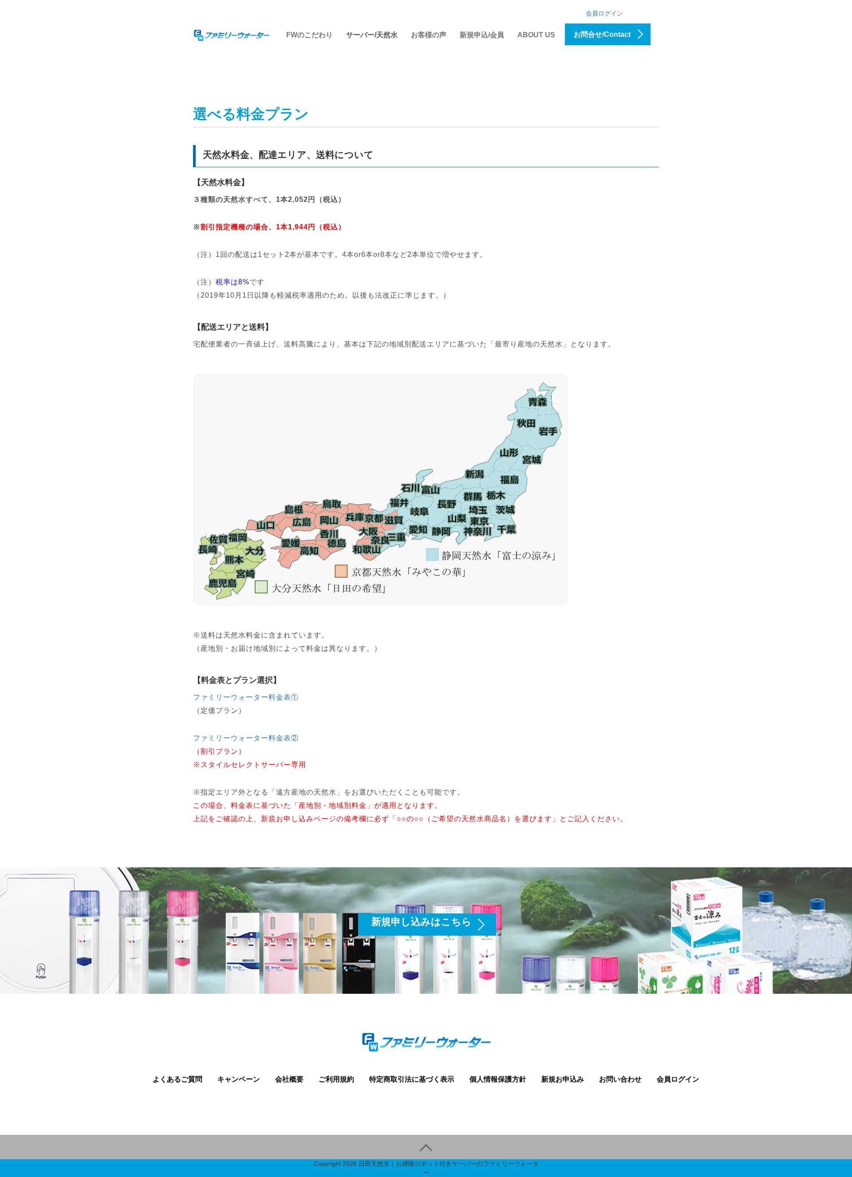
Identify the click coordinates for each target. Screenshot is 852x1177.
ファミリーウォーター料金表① (246, 697)
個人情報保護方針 (497, 1079)
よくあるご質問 (177, 1079)
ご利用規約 (336, 1079)
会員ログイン (604, 13)
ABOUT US (536, 35)
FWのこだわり (309, 35)
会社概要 (289, 1079)
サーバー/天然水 (372, 35)
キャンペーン (238, 1079)
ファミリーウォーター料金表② (246, 738)
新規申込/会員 (482, 35)
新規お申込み (562, 1079)
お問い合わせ (620, 1079)
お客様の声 (428, 35)
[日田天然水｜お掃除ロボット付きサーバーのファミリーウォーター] (231, 33)
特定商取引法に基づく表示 (411, 1079)
